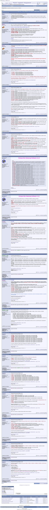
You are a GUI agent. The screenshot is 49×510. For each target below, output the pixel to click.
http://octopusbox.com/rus (14, 81)
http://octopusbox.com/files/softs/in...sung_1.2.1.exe (32, 361)
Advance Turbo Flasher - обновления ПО (7, 499)
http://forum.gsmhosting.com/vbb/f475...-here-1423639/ (22, 432)
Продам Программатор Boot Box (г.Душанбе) (7, 501)
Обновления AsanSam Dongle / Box (6, 500)
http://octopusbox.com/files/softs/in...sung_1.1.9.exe (18, 322)
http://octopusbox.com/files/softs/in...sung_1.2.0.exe (32, 344)
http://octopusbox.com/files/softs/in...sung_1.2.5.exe (32, 449)
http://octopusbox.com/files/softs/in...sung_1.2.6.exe (32, 472)
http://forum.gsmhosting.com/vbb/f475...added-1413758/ (22, 360)
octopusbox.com (13, 188)
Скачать (12, 19)
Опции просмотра (44, 11)
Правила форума (4, 493)
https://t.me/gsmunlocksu (17, 269)
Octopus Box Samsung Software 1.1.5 (16, 210)
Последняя (45, 483)
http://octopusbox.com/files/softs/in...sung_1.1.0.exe (32, 126)
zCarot (31, 509)
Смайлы (3, 491)
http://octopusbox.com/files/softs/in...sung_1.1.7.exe (18, 268)
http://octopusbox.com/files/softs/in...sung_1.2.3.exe (32, 407)
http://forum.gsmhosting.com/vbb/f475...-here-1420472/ (22, 406)
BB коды (3, 490)
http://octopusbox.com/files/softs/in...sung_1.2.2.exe (32, 381)
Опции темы (19, 11)
